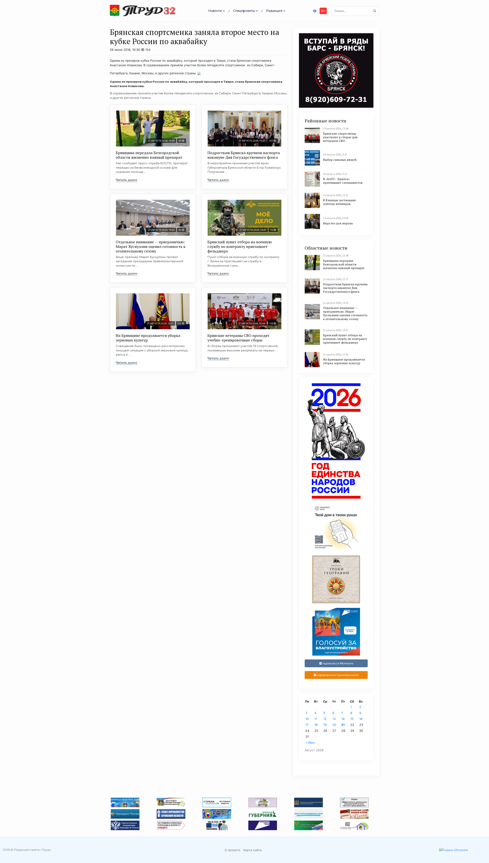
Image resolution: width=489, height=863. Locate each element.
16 (361, 719)
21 (343, 725)
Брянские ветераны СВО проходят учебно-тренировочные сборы (238, 338)
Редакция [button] (274, 11)
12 (325, 719)
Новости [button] (215, 11)
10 (307, 719)
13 (334, 719)
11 (315, 719)
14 (343, 719)
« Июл (310, 742)
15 (352, 719)
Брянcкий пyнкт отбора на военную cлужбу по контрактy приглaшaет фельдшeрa (239, 246)
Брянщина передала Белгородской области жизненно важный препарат (149, 155)
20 (334, 725)
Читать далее (126, 179)
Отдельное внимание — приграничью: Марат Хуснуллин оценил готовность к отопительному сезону (150, 246)
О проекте (232, 850)
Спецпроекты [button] (244, 11)
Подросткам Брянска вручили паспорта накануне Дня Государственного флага (243, 155)
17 (306, 725)
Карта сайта (252, 850)
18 (316, 725)
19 (325, 725)
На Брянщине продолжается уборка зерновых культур (148, 338)
